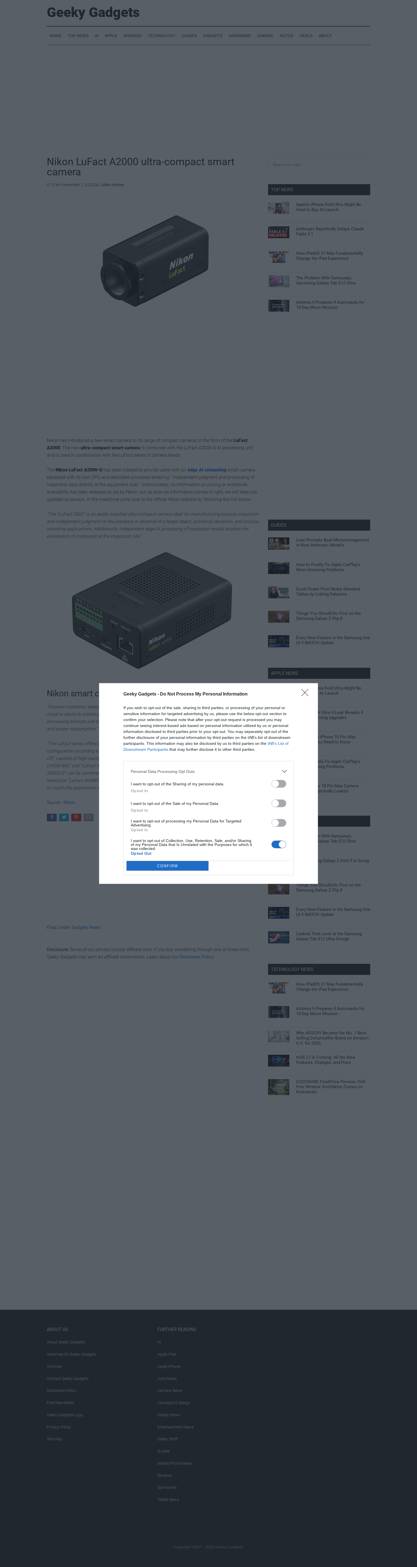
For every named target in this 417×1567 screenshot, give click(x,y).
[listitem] (208, 771)
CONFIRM (167, 866)
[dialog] (208, 783)
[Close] (306, 694)
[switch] (278, 784)
